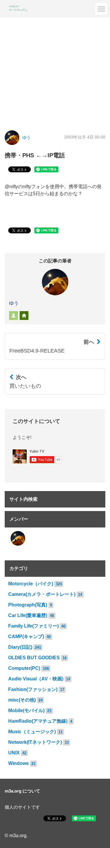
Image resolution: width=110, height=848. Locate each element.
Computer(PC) (24, 668)
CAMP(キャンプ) (26, 636)
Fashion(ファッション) (32, 689)
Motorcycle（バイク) (30, 583)
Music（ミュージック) (32, 731)
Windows (18, 763)
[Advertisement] (55, 70)
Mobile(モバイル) (26, 710)
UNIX (14, 752)
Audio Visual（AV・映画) (35, 678)
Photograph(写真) (27, 604)
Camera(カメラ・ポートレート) (41, 594)
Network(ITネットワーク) (35, 742)
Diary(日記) (20, 647)
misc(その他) (22, 699)
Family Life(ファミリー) (33, 625)
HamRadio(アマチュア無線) (37, 721)
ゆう (26, 137)
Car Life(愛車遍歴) (27, 615)
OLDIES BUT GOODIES (34, 657)
